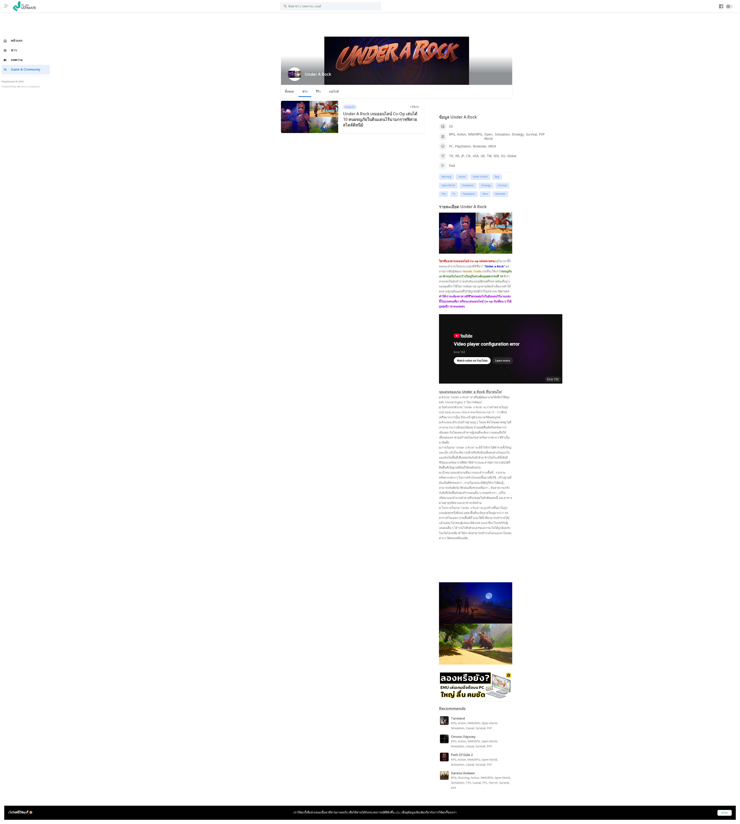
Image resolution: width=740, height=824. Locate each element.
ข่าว (304, 91)
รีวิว (318, 91)
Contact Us (34, 86)
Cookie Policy (9, 86)
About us (22, 86)
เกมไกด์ (334, 91)
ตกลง (725, 812)
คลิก (398, 812)
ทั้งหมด (289, 91)
